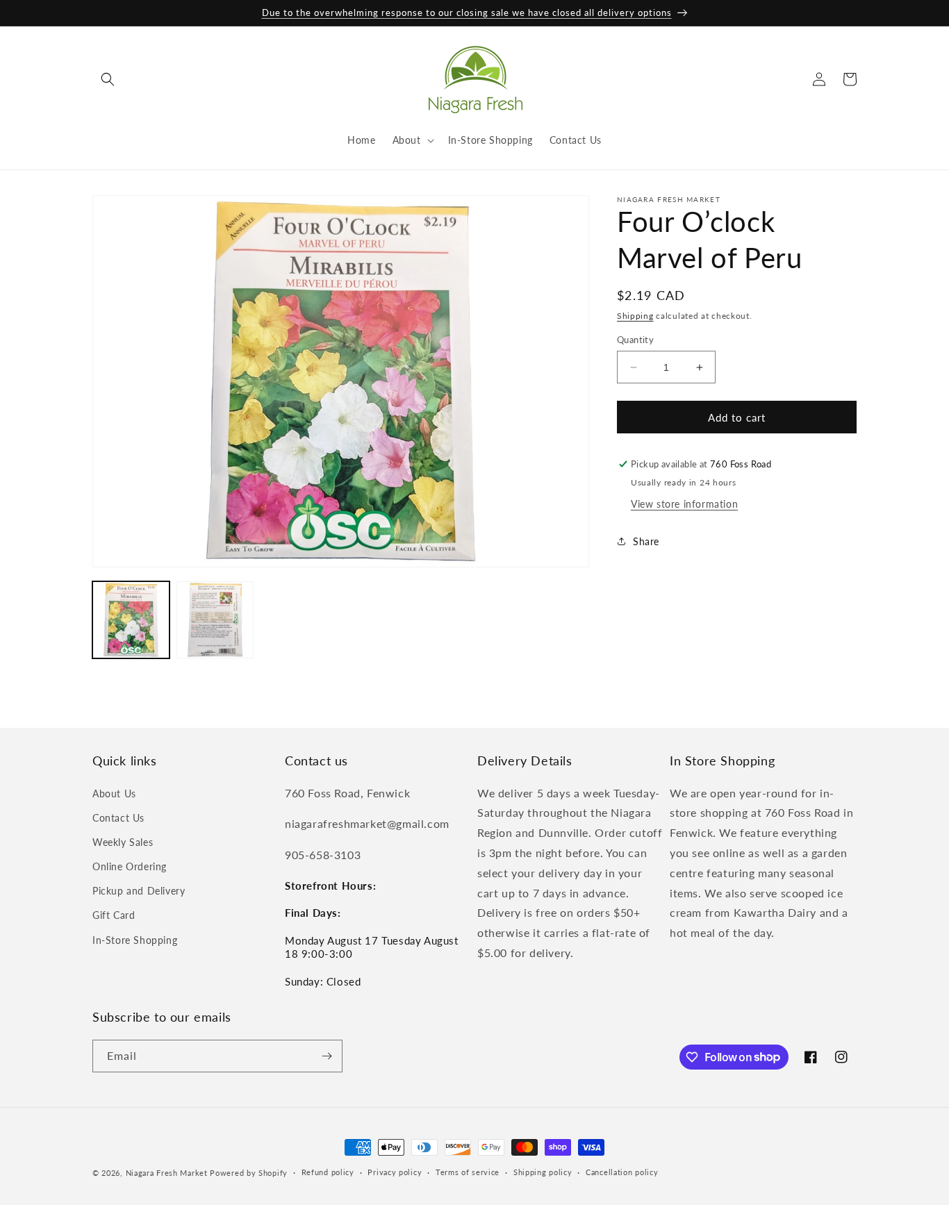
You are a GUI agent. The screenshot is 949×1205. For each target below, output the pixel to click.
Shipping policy (542, 1172)
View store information (684, 504)
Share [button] (646, 541)
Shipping (635, 315)
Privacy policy (395, 1172)
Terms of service (468, 1172)
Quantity (635, 339)
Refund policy (328, 1172)
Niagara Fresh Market (167, 1172)
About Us (114, 793)
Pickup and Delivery (138, 891)
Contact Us (118, 818)
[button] (107, 79)
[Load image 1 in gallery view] (131, 619)
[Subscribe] (326, 1056)
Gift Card (113, 916)
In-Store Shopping (134, 940)
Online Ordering (129, 866)
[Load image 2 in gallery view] (215, 619)
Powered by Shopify (249, 1172)
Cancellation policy (622, 1172)
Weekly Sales (122, 842)
